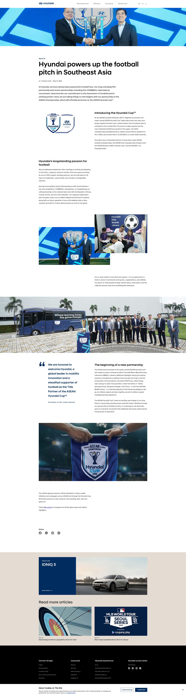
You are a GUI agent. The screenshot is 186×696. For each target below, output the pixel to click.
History (73, 665)
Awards (73, 668)
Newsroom (122, 4)
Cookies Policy (70, 693)
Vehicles (96, 4)
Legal (40, 665)
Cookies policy (43, 671)
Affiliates (74, 675)
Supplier (73, 678)
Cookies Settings (127, 690)
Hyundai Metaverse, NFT (103, 678)
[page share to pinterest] (52, 533)
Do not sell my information (47, 675)
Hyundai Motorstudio (102, 668)
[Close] (183, 690)
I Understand (141, 690)
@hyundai (47, 507)
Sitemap (41, 678)
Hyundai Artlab (100, 675)
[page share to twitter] (46, 533)
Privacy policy (43, 668)
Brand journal (82, 4)
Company (109, 4)
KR (143, 4)
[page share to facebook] (40, 533)
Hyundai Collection (101, 671)
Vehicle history (75, 671)
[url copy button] (58, 533)
